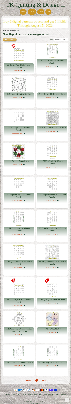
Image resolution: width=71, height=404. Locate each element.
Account (31, 12)
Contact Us (15, 395)
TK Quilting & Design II (35, 4)
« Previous (28, 380)
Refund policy (35, 397)
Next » (44, 380)
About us (23, 395)
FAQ (40, 395)
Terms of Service (60, 395)
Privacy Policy (48, 395)
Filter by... (9, 39)
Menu (23, 12)
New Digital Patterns (11, 30)
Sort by (51, 39)
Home (4, 30)
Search (7, 395)
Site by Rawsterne (35, 403)
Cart (48, 12)
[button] (24, 71)
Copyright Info (32, 395)
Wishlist (40, 12)
